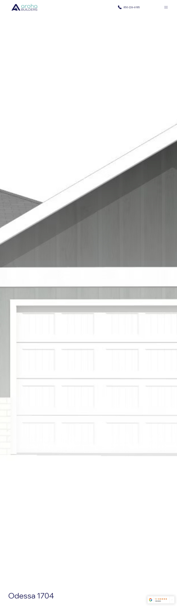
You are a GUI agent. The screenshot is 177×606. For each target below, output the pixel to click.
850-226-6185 (132, 7)
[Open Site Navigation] (166, 7)
